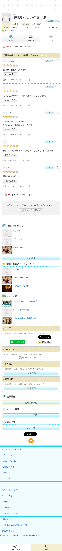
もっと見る (31, 258)
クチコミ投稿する (32, 210)
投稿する (32, 373)
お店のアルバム (8, 473)
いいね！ (49, 61)
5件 (16, 24)
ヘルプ (4, 484)
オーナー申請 (31, 415)
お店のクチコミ (8, 467)
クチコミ (51, 40)
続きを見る (10, 74)
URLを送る (46, 342)
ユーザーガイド (8, 496)
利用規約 (5, 508)
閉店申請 (31, 428)
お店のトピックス (9, 461)
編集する (32, 388)
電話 (46, 549)
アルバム (31, 40)
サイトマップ (7, 478)
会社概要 (5, 502)
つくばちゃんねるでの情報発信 (14, 525)
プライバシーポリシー (11, 513)
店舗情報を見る (53, 21)
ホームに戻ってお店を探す (12, 449)
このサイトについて (10, 490)
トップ (11, 40)
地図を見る (9, 30)
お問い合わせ (7, 519)
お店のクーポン (8, 455)
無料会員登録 (31, 402)
